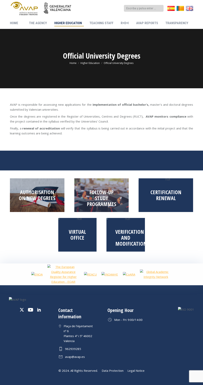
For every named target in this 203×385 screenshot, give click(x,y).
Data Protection (113, 371)
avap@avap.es (75, 357)
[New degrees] (37, 195)
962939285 (73, 349)
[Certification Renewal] (166, 195)
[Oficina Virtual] (77, 235)
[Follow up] (101, 195)
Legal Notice (136, 371)
